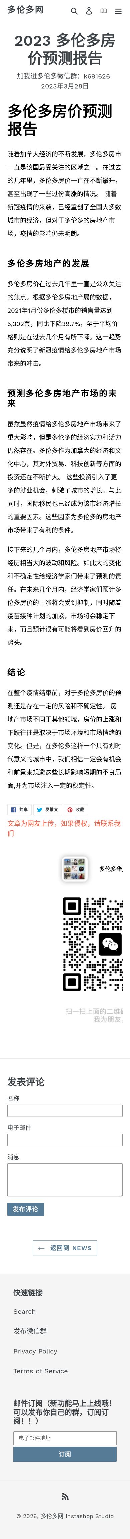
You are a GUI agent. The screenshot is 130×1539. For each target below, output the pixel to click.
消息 (13, 1157)
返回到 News (70, 1247)
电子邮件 (19, 1127)
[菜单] (118, 10)
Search (24, 1311)
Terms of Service (40, 1371)
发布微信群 (30, 1331)
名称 (13, 1098)
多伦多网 (25, 10)
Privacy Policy (35, 1351)
